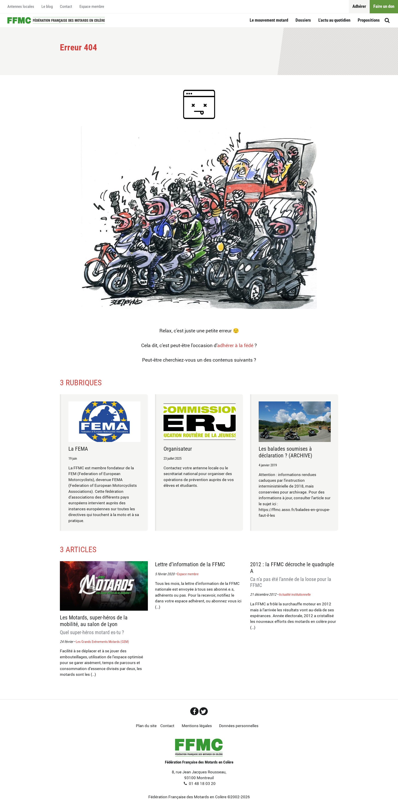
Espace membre (91, 6)
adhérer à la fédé (235, 345)
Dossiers (303, 20)
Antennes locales (20, 6)
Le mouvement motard (269, 20)
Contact (66, 6)
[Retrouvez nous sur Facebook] (194, 711)
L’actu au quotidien (334, 20)
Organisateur (178, 449)
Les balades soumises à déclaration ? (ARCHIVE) (285, 452)
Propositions (369, 20)
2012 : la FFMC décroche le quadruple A (292, 574)
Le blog (47, 6)
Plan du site (146, 725)
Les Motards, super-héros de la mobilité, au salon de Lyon (94, 624)
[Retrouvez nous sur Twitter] (203, 711)
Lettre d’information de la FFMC (190, 564)
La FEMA (78, 449)
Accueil (56, 20)
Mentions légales (197, 725)
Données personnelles (238, 725)
